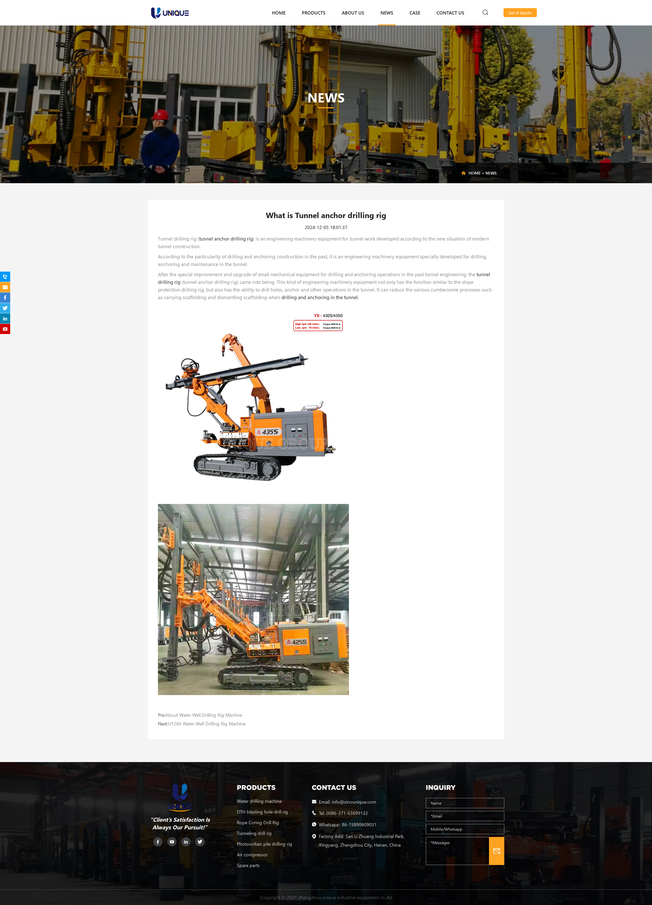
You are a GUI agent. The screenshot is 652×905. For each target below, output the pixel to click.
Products (313, 13)
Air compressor (252, 854)
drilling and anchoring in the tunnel (319, 297)
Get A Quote (520, 12)
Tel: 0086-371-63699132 (343, 813)
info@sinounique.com (354, 801)
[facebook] (157, 841)
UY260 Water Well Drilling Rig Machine (207, 724)
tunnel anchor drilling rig (226, 238)
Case (415, 13)
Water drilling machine (259, 801)
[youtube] (171, 841)
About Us (353, 13)
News (387, 13)
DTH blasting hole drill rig (262, 812)
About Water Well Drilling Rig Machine (203, 715)
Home (279, 13)
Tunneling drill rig (254, 833)
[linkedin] (186, 841)
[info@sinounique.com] (5, 287)
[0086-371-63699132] (5, 277)
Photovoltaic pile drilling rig (264, 844)
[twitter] (200, 841)
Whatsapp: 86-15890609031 (348, 824)
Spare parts (248, 865)
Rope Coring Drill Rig (258, 822)
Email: (325, 801)
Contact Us (450, 13)
